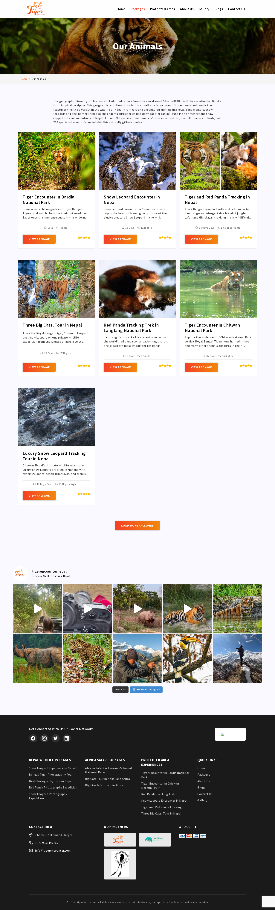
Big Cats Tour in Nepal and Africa (107, 779)
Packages (138, 9)
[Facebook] (33, 738)
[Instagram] (44, 738)
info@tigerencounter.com (53, 850)
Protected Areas (162, 9)
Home (121, 9)
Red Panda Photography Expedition (53, 787)
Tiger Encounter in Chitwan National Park (160, 785)
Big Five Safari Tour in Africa (104, 785)
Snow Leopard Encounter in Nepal (164, 800)
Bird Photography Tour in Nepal (51, 781)
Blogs (219, 9)
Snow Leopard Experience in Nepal (52, 768)
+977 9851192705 (46, 843)
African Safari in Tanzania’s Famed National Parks (108, 770)
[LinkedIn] (67, 738)
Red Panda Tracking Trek (158, 794)
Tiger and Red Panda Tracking (161, 807)
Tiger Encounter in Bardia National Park (165, 775)
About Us (187, 9)
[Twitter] (55, 738)
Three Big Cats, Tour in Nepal (161, 813)
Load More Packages (137, 525)
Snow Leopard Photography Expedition (48, 796)
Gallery (204, 9)
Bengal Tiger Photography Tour (51, 774)
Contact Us (236, 9)
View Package (39, 239)
